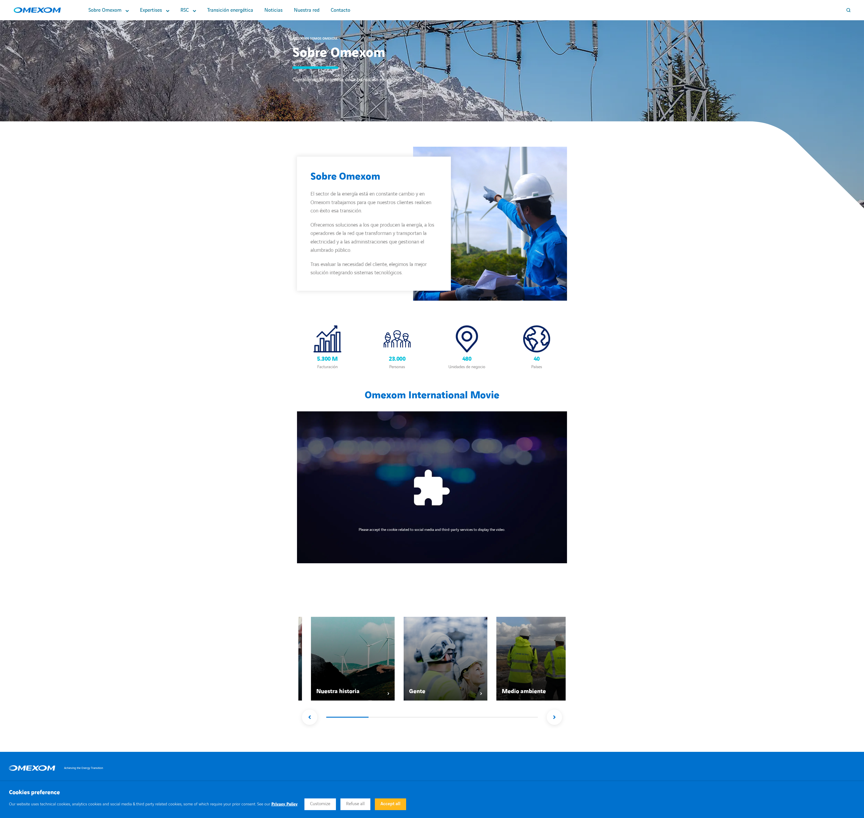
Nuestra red (307, 10)
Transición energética (230, 10)
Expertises (151, 10)
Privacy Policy (284, 804)
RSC (184, 10)
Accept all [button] (390, 804)
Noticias (273, 10)
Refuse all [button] (355, 804)
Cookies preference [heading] (34, 792)
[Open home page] (37, 10)
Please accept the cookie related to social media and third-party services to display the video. (432, 529)
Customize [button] (320, 804)
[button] (309, 717)
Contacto (340, 10)
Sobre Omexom (105, 10)
